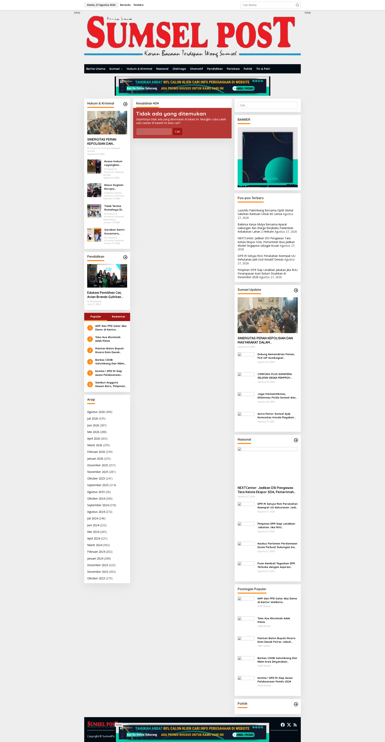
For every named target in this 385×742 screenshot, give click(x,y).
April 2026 (93, 438)
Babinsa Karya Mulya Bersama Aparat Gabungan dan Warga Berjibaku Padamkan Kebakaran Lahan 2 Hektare (265, 227)
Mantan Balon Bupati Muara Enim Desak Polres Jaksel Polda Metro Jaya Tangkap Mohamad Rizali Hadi (109, 350)
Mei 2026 (93, 432)
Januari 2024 (95, 558)
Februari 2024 (96, 551)
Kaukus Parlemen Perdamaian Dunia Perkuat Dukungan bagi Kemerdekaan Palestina (277, 545)
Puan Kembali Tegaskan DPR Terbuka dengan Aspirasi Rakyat (276, 565)
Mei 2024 (93, 532)
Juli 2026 (92, 418)
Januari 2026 (95, 458)
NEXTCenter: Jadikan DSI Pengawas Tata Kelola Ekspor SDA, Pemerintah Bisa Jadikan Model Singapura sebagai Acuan (266, 241)
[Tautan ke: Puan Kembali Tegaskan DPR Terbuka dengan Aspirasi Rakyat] (246, 570)
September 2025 (98, 485)
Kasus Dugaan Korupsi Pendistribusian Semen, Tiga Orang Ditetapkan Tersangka (114, 186)
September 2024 (98, 505)
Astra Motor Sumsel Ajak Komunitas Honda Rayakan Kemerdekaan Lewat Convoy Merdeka (276, 415)
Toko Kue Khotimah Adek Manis (108, 339)
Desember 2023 (97, 565)
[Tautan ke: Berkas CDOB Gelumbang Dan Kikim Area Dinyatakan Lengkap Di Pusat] (246, 664)
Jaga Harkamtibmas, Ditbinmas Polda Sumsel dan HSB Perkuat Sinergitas (276, 395)
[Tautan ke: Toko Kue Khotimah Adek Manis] (246, 624)
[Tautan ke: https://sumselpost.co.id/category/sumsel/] (296, 290)
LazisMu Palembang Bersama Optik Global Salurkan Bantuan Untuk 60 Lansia (265, 212)
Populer (95, 316)
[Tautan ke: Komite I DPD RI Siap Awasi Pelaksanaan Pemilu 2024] (246, 684)
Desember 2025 (97, 465)
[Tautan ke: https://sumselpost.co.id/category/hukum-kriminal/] (125, 104)
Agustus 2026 (96, 412)
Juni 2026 (93, 425)
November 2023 (97, 572)
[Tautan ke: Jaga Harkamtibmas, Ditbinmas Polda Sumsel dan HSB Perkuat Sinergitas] (246, 400)
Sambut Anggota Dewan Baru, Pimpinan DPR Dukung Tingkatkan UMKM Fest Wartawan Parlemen (111, 384)
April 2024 (93, 538)
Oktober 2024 (96, 498)
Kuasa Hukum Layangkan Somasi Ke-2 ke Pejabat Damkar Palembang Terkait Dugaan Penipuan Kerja (115, 163)
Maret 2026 (94, 445)
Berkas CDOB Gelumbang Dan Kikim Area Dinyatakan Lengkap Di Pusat (109, 361)
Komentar (118, 316)
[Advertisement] (69, 71)
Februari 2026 (96, 452)
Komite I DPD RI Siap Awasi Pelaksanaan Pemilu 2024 (108, 372)
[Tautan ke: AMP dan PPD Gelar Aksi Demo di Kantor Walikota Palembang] (246, 605)
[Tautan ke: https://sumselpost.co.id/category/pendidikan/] (125, 257)
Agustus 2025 (96, 492)
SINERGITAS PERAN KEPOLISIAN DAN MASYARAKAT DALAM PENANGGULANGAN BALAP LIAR (103, 141)
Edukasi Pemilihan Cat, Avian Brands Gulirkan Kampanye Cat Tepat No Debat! (106, 295)
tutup (77, 12)
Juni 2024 (93, 525)
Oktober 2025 (96, 478)
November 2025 (97, 472)
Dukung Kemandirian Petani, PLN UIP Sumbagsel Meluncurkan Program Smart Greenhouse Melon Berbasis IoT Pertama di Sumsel (276, 356)
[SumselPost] (192, 37)
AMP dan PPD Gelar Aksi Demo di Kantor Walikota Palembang (111, 327)
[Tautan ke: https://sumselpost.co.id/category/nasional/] (296, 440)
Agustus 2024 (96, 512)
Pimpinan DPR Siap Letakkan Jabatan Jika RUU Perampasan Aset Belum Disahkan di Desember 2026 (268, 273)
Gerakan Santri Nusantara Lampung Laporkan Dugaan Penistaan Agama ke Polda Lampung (115, 231)
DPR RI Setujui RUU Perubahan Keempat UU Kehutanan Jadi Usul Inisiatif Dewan (266, 257)
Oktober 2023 (96, 578)
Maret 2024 (94, 545)
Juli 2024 (92, 518)
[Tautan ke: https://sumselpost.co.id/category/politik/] (296, 704)
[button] (297, 5)
